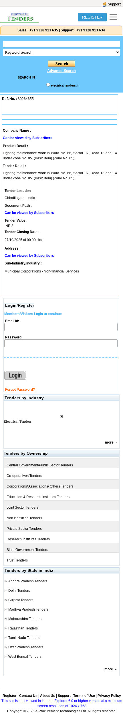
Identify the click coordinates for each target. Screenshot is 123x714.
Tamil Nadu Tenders (23, 638)
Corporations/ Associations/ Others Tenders (40, 486)
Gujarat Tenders (20, 600)
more (109, 442)
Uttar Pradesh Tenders (25, 647)
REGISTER (92, 17)
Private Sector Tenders (24, 529)
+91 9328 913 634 (90, 30)
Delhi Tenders (19, 591)
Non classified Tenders (24, 518)
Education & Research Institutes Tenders (38, 497)
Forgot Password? (20, 390)
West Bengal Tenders (24, 657)
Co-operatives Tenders (24, 476)
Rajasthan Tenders (23, 628)
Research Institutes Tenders (28, 539)
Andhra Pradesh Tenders (27, 581)
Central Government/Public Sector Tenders (40, 465)
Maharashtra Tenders (24, 619)
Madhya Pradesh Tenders (28, 609)
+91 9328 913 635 (43, 30)
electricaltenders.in (65, 85)
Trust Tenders (17, 560)
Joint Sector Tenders (22, 508)
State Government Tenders (27, 550)
